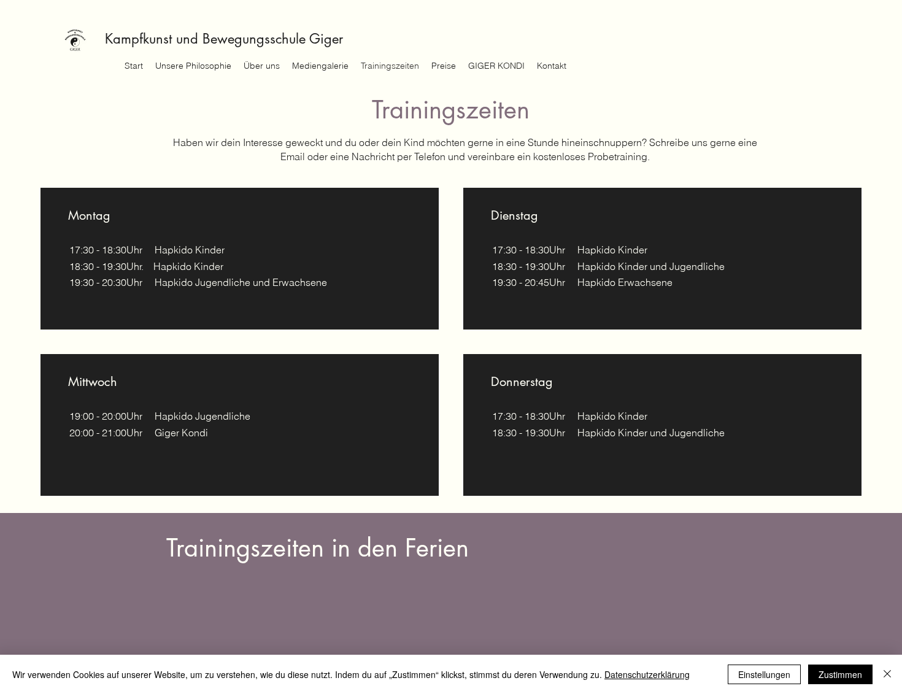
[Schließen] (887, 674)
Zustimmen (840, 674)
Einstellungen (764, 674)
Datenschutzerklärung (647, 674)
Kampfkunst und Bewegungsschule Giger (224, 38)
